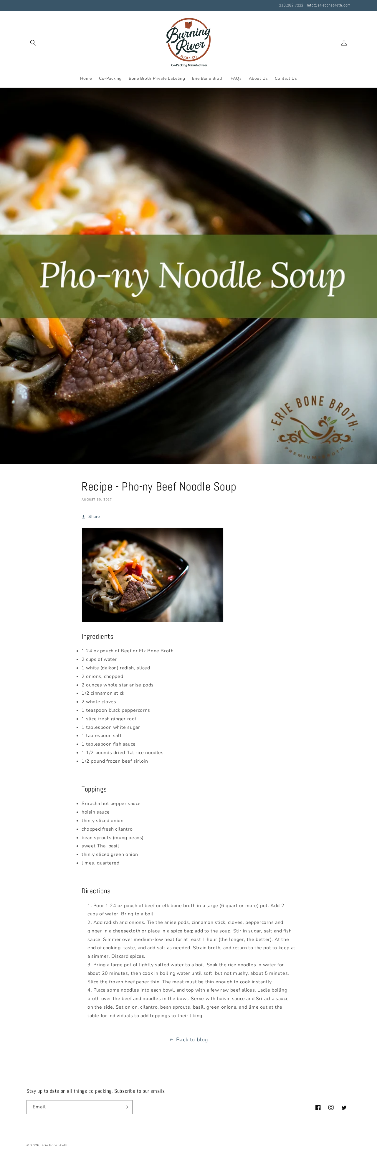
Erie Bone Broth (55, 1145)
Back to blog (192, 1039)
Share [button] (94, 516)
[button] (33, 42)
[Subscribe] (125, 1107)
